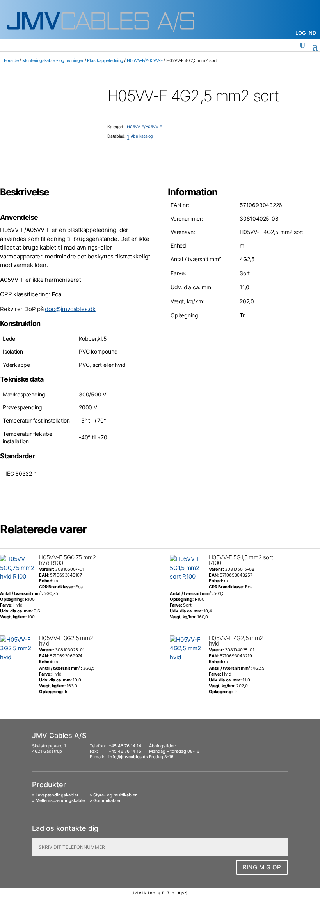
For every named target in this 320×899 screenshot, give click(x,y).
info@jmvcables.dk (128, 756)
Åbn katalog (140, 136)
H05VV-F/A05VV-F (145, 60)
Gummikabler (107, 800)
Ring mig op (262, 867)
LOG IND (305, 33)
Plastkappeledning (105, 60)
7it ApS (177, 892)
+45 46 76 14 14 (124, 746)
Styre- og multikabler (115, 795)
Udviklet (144, 892)
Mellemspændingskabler (61, 800)
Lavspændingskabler (57, 795)
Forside (11, 60)
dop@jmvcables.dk (70, 309)
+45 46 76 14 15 (124, 751)
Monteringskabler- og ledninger (53, 60)
